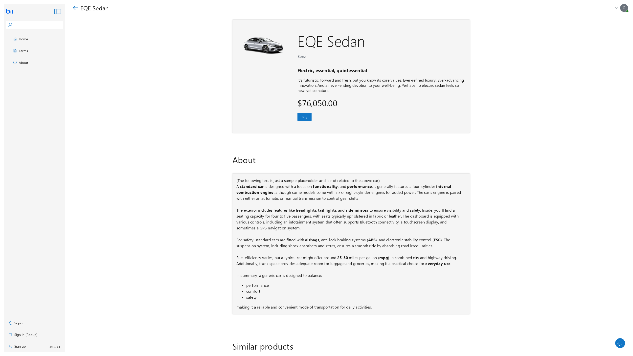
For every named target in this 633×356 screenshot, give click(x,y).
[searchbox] (38, 25)
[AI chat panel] (620, 343)
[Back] (75, 8)
